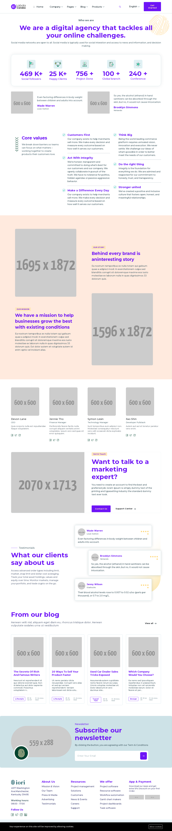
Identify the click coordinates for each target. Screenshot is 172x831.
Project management (82, 786)
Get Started (152, 6)
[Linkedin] (25, 814)
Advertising (48, 799)
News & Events (79, 799)
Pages (70, 7)
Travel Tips (96, 700)
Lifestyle (19, 699)
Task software (108, 808)
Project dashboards (110, 803)
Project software (109, 786)
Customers (77, 795)
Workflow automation (112, 795)
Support (75, 808)
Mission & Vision (50, 786)
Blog (82, 7)
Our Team (47, 790)
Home (39, 7)
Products (97, 7)
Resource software (110, 790)
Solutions (76, 790)
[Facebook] (12, 814)
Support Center (124, 508)
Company (55, 7)
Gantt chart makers (110, 799)
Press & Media (49, 795)
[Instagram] (21, 814)
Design (133, 699)
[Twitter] (16, 814)
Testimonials (49, 803)
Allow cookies (156, 827)
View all (149, 623)
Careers (75, 803)
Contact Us (101, 509)
